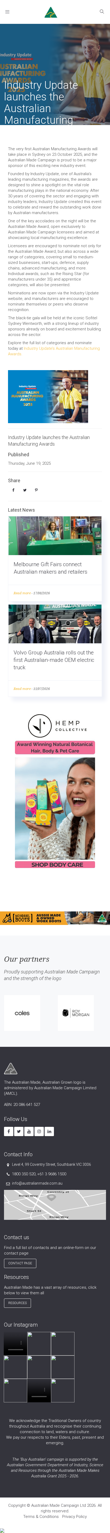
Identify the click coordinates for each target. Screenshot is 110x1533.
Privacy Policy (74, 1516)
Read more (22, 593)
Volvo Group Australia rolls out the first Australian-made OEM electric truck (54, 660)
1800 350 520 (24, 1174)
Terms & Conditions (41, 1516)
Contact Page (20, 1263)
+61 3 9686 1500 (51, 1174)
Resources (17, 1303)
